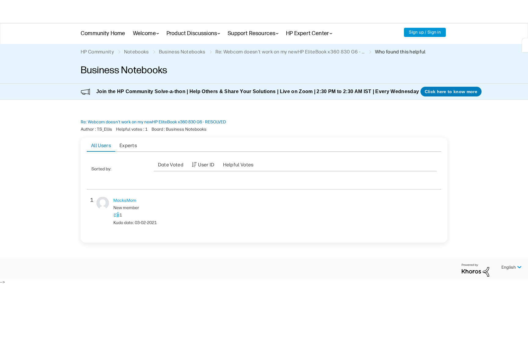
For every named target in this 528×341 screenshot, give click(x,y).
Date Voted (170, 165)
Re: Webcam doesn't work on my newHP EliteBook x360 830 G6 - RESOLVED (153, 122)
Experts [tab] (128, 145)
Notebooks (136, 52)
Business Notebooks (182, 52)
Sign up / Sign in (425, 32)
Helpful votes (238, 165)
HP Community (97, 52)
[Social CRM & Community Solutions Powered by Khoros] (475, 269)
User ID (206, 165)
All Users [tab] (101, 145)
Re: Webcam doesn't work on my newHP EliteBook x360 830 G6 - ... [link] (290, 52)
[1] (525, 45)
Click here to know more (451, 91)
